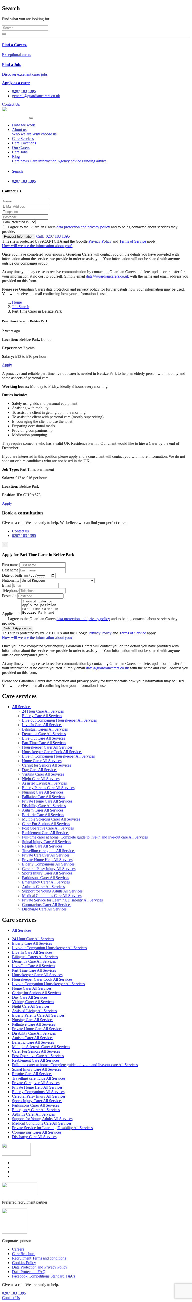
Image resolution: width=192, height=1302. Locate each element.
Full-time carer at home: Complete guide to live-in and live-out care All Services (85, 837)
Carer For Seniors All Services (46, 824)
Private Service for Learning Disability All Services (62, 900)
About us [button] (19, 129)
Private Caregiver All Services (46, 855)
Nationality (11, 580)
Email (6, 585)
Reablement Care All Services (45, 833)
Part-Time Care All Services (44, 743)
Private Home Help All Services (47, 860)
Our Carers (21, 147)
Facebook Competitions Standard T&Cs (43, 1276)
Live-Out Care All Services (43, 738)
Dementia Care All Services (44, 734)
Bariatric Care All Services (43, 815)
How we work (23, 125)
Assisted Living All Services (44, 783)
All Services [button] (21, 707)
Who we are (21, 134)
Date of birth (12, 575)
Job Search (20, 307)
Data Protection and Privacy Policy (39, 1267)
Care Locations (24, 143)
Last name (10, 570)
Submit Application (17, 628)
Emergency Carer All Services (46, 882)
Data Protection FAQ (29, 1272)
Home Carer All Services (42, 761)
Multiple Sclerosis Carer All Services (51, 819)
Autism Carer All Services (42, 810)
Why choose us (44, 134)
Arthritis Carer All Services (43, 886)
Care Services (23, 138)
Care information (43, 161)
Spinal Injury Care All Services (46, 842)
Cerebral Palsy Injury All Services (49, 869)
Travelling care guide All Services (48, 851)
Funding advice (94, 161)
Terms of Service (132, 241)
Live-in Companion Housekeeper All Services (58, 756)
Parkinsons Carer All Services (45, 877)
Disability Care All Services (44, 806)
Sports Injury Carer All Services (47, 873)
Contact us (20, 531)
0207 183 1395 (53, 236)
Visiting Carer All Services (43, 774)
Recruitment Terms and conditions (39, 1258)
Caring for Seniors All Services (46, 765)
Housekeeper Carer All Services (47, 747)
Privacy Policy (100, 241)
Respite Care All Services (42, 846)
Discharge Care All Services (44, 909)
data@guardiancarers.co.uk (107, 276)
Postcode (9, 596)
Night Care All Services (41, 779)
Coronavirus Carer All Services (46, 904)
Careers (18, 1249)
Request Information (18, 236)
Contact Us (11, 104)
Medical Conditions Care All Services (52, 895)
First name (10, 565)
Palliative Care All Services (43, 797)
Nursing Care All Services (42, 792)
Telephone (10, 590)
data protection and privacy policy (83, 227)
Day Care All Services (39, 770)
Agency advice (69, 161)
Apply (7, 365)
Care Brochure (23, 1254)
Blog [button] (16, 156)
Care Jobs (20, 152)
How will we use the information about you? (37, 246)
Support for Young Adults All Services (52, 891)
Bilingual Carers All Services (45, 729)
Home (17, 302)
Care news (20, 161)
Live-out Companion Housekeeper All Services (59, 720)
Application (11, 614)
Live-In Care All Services (42, 725)
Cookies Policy (24, 1263)
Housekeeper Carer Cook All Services (52, 752)
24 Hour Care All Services (43, 711)
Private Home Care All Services (47, 801)
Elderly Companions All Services (48, 864)
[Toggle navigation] (31, 118)
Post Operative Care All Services (48, 828)
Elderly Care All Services (42, 716)
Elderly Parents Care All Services (48, 788)
